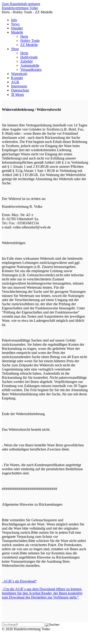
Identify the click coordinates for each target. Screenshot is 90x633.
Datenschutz (20, 90)
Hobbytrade (29, 57)
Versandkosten (31, 69)
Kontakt (17, 78)
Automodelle (29, 65)
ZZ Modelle (29, 45)
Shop (15, 49)
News (15, 24)
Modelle (17, 32)
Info (14, 20)
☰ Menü (17, 95)
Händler (17, 28)
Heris (24, 36)
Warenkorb (19, 74)
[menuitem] (49, 20)
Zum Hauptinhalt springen (21, 4)
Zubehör (26, 61)
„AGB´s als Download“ (19, 581)
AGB (15, 82)
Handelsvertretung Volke (20, 8)
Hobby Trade (30, 41)
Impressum (19, 86)
